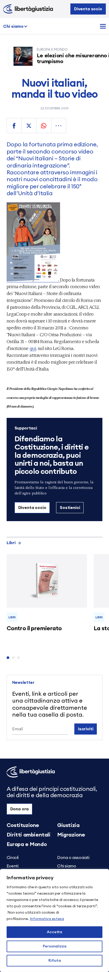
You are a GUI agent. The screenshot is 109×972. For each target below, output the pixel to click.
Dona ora (19, 809)
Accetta (54, 932)
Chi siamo (13, 26)
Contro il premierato (34, 628)
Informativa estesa (47, 919)
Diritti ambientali (29, 835)
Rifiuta (54, 960)
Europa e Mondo (27, 844)
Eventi (13, 866)
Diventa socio (88, 9)
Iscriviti (85, 729)
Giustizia (68, 825)
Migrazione (71, 835)
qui (33, 348)
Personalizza (54, 946)
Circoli (13, 858)
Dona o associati (73, 858)
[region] (54, 920)
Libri (11, 543)
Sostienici (70, 508)
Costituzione (23, 825)
